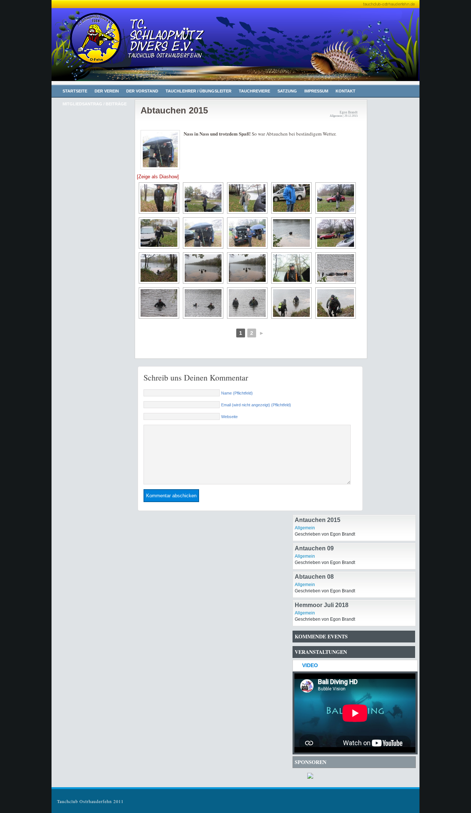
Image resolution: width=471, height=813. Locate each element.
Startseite (75, 91)
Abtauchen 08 (314, 577)
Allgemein (305, 527)
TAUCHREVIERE (254, 91)
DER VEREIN (107, 91)
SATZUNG (287, 91)
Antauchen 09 (314, 548)
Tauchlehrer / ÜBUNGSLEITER (198, 91)
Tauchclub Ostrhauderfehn (129, 48)
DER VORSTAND (142, 91)
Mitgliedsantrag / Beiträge (95, 104)
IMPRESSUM (316, 91)
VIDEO (310, 665)
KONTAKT (345, 91)
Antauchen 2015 (317, 520)
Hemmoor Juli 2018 (321, 605)
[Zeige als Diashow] (158, 176)
